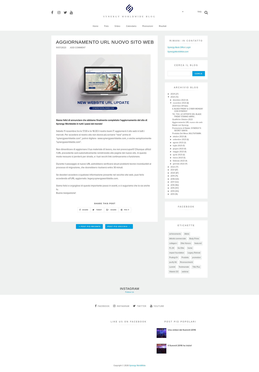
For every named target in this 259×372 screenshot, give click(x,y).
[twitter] (66, 12)
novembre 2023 (180, 103)
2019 (173, 176)
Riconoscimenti (186, 262)
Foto (106, 26)
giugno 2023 (178, 149)
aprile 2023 (178, 155)
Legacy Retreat (194, 253)
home (190, 248)
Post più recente (90, 226)
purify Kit (173, 262)
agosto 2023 (178, 142)
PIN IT (126, 210)
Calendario (131, 26)
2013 (173, 194)
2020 (173, 173)
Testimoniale (184, 267)
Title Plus (196, 267)
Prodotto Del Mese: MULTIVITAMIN (186, 133)
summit (172, 267)
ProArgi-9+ (173, 257)
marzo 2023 (178, 158)
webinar (185, 271)
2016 (173, 185)
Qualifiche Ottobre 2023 (182, 119)
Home (95, 26)
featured (198, 243)
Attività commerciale (177, 238)
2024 (173, 94)
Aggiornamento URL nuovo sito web (187, 122)
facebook (104, 306)
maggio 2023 (178, 151)
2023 (173, 97)
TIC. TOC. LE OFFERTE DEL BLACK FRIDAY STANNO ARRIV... (186, 115)
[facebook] (54, 12)
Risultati (162, 26)
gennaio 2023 (179, 164)
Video (117, 26)
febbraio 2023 (179, 161)
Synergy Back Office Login (179, 47)
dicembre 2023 (179, 100)
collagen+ (173, 243)
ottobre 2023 (178, 136)
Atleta (186, 234)
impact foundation (176, 253)
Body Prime (194, 238)
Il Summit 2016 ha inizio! (180, 345)
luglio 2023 (178, 145)
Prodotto (185, 257)
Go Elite (181, 248)
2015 (173, 188)
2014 (173, 191)
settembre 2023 (180, 139)
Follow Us (129, 292)
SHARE (85, 210)
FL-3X (171, 248)
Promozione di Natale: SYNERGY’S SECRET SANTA (186, 129)
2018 (173, 179)
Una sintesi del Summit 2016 (182, 330)
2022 (173, 167)
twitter (141, 306)
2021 (173, 170)
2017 (173, 182)
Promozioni (147, 26)
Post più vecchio (118, 226)
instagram (123, 306)
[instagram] (60, 12)
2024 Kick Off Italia (180, 106)
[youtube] (73, 12)
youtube (159, 306)
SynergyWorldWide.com (178, 51)
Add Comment (78, 47)
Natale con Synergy (180, 125)
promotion (196, 257)
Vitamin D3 (173, 271)
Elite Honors (186, 243)
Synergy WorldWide (137, 365)
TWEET (99, 210)
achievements (175, 234)
